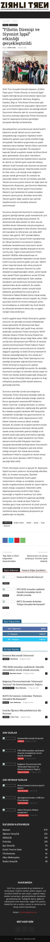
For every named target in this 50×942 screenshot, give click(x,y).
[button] (4, 14)
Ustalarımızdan (23, 815)
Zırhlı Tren (11, 48)
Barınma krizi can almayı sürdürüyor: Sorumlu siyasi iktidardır (36, 558)
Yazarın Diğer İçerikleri (34, 570)
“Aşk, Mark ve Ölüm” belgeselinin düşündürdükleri (11, 558)
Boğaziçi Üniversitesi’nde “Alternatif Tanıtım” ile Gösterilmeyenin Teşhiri (22, 683)
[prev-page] (4, 613)
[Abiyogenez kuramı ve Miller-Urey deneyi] (9, 800)
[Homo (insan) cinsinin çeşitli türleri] (9, 788)
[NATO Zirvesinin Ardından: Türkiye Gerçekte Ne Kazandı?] (9, 604)
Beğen (43, 629)
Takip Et (42, 634)
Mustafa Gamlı (16, 673)
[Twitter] (11, 540)
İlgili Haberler (11, 570)
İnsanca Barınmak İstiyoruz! (30, 577)
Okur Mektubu (20, 688)
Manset (15, 21)
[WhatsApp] (22, 540)
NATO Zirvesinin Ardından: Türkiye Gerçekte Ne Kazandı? (22, 697)
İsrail (42, 523)
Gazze (36, 523)
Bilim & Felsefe (23, 791)
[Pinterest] (16, 540)
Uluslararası (13, 25)
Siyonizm (7, 526)
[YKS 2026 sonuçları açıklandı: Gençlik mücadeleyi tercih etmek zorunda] (9, 592)
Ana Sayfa (6, 21)
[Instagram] (25, 929)
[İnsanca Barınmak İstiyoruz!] (9, 580)
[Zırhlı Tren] (25, 5)
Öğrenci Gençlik (8, 688)
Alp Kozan (14, 659)
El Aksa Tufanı (19, 523)
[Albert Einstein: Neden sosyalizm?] (9, 813)
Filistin (29, 523)
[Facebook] (5, 540)
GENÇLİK (6, 583)
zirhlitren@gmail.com (28, 912)
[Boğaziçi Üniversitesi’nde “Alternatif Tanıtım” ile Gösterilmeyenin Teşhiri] (9, 767)
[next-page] (8, 613)
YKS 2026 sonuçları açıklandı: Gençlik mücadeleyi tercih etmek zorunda (31, 592)
